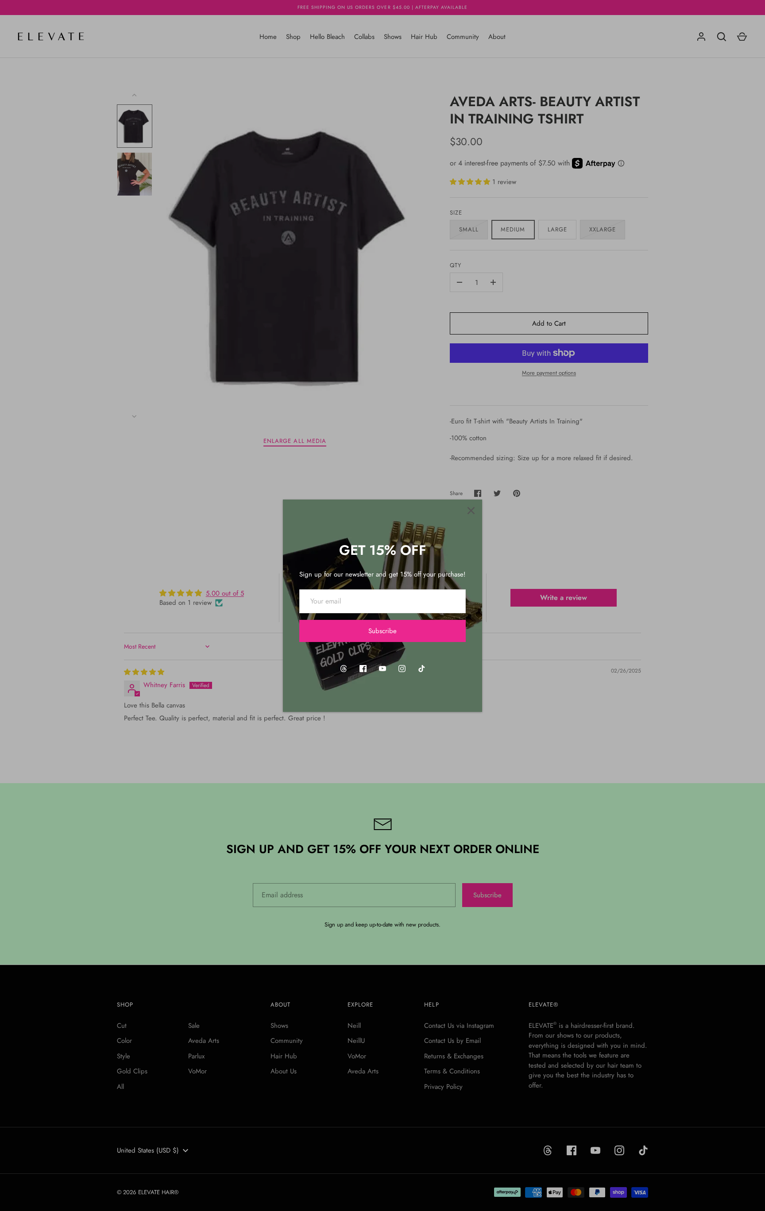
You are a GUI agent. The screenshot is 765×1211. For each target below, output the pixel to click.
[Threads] (343, 668)
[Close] (471, 510)
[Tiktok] (421, 668)
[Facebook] (363, 668)
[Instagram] (402, 668)
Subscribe (382, 631)
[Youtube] (382, 668)
